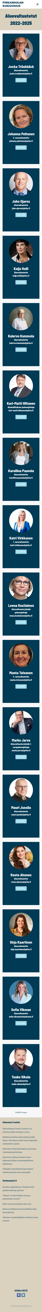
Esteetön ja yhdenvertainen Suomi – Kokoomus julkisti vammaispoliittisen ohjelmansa (18, 1160)
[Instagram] (23, 1295)
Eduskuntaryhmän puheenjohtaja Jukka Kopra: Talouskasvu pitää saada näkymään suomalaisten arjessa (20, 1140)
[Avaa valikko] (37, 4)
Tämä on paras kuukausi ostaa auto (17, 1204)
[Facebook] (19, 1295)
